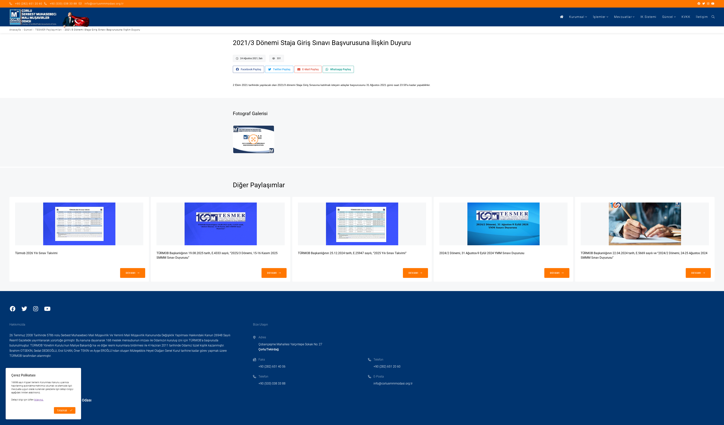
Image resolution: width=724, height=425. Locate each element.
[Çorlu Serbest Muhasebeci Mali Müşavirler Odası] (33, 17)
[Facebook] (699, 4)
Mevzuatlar (623, 17)
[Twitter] (703, 4)
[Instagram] (708, 4)
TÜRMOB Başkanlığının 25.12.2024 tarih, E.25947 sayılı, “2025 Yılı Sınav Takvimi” (352, 253)
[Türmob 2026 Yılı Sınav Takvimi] (79, 224)
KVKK (686, 17)
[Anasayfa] (562, 17)
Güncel (667, 17)
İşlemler (599, 17)
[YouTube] (713, 4)
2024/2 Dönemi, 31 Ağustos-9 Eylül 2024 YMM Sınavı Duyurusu (481, 253)
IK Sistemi (648, 17)
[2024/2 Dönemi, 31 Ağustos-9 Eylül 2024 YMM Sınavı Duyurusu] (503, 224)
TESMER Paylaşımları (48, 29)
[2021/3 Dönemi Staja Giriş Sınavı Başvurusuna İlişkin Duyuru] (253, 139)
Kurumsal (576, 17)
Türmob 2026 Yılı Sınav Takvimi (36, 253)
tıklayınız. (39, 399)
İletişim (702, 17)
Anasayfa (15, 29)
